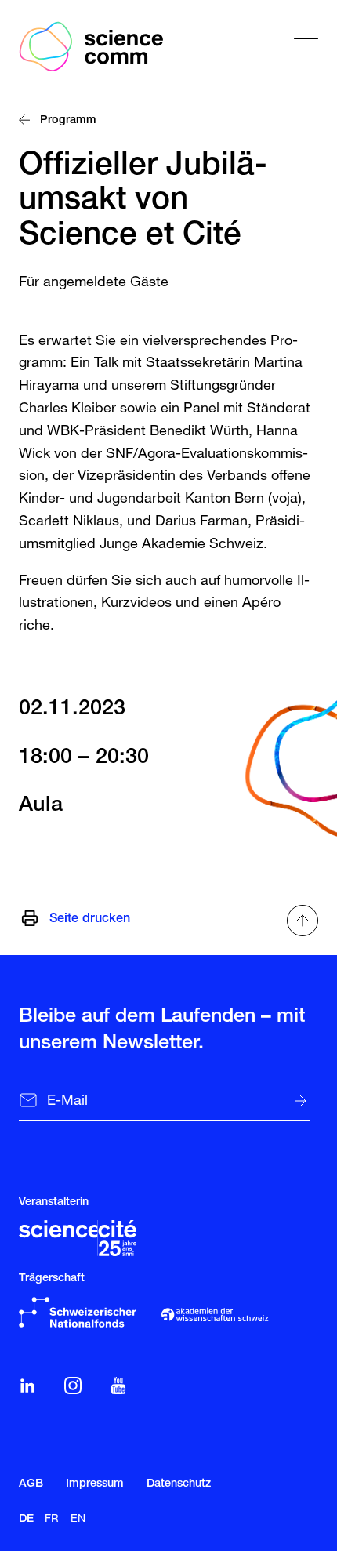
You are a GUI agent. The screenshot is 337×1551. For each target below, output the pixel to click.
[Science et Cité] (77, 1238)
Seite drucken (89, 920)
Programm (70, 121)
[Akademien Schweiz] (214, 1315)
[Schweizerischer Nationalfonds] (77, 1312)
